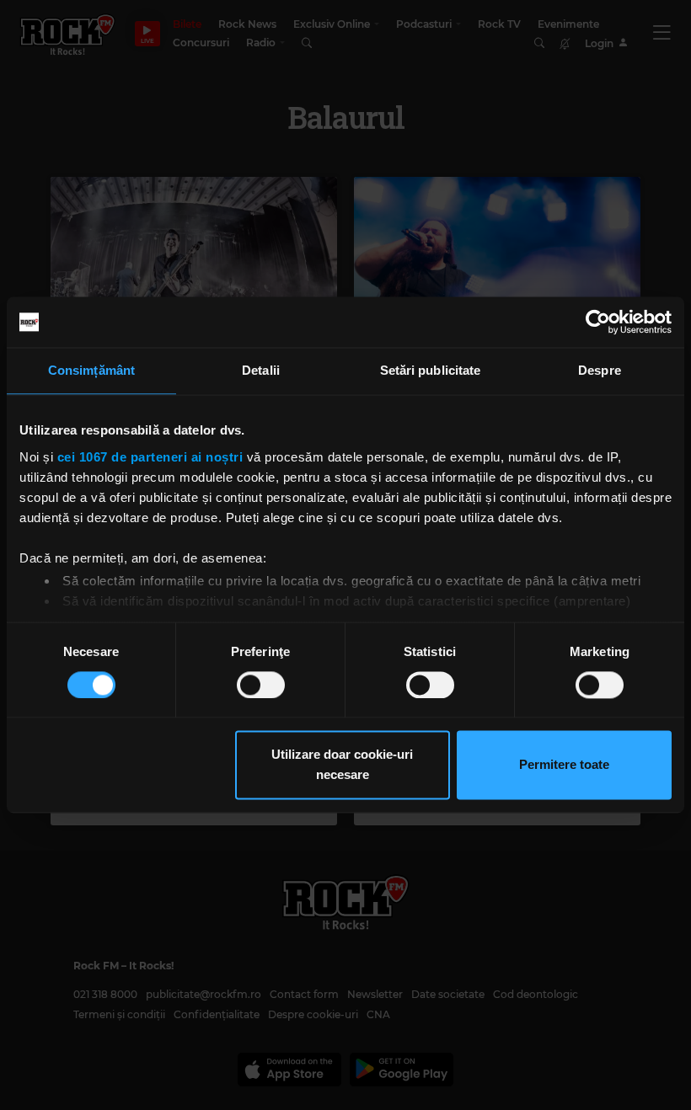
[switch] (261, 684)
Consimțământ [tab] (91, 370)
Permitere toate (564, 765)
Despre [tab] (599, 370)
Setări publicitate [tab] (430, 370)
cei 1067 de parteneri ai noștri (150, 457)
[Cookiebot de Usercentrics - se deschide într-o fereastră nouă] (598, 321)
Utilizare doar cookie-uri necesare (342, 765)
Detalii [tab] (261, 370)
